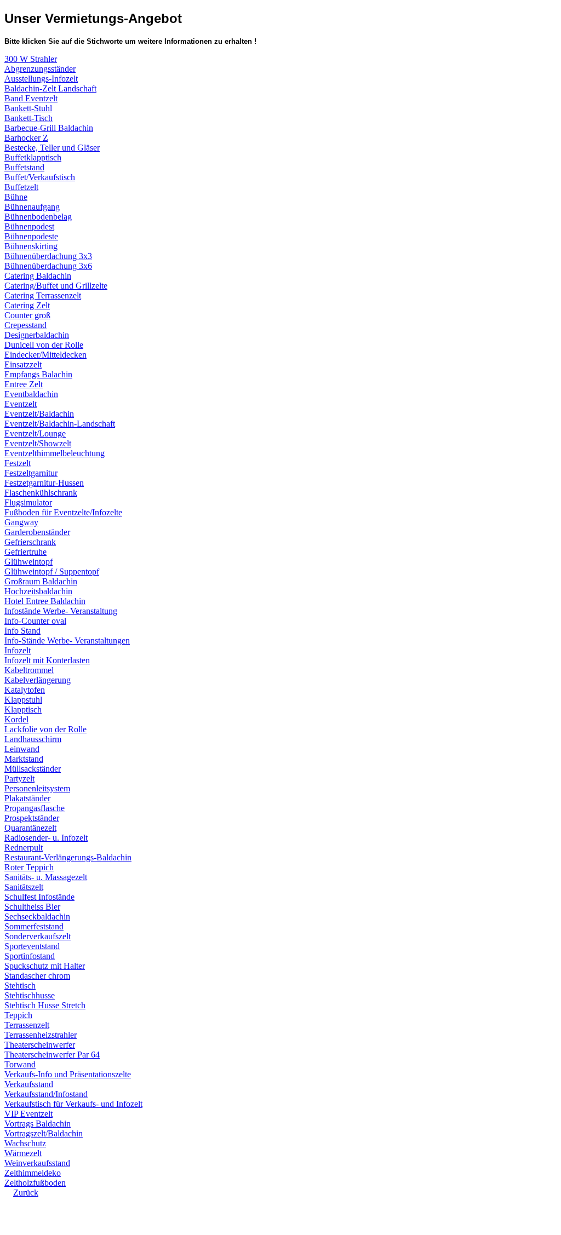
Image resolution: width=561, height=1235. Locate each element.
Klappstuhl (23, 699)
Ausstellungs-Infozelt (41, 78)
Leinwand (21, 749)
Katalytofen (24, 689)
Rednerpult (23, 847)
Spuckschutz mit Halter (44, 965)
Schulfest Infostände (39, 896)
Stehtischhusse (29, 995)
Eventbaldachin (31, 394)
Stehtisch (20, 985)
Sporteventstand (32, 946)
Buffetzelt (21, 187)
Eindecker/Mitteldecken (45, 354)
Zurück (25, 1192)
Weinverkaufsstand (37, 1163)
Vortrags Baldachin (37, 1123)
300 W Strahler (30, 59)
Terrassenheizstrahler (40, 1034)
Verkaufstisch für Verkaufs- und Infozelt (73, 1103)
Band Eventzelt (31, 98)
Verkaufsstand (28, 1084)
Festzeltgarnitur (31, 473)
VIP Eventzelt (28, 1113)
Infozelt (17, 650)
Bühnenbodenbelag (38, 216)
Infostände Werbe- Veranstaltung (60, 611)
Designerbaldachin (36, 335)
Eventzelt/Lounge (35, 433)
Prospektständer (31, 818)
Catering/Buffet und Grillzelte (55, 285)
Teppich (18, 1015)
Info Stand (22, 630)
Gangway (21, 522)
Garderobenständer (37, 532)
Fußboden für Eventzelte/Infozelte (63, 512)
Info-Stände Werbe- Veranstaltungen (67, 640)
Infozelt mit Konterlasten (47, 660)
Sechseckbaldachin (37, 916)
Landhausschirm (32, 739)
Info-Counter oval (35, 620)
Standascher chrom (37, 975)
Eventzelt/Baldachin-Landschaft (59, 423)
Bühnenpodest (29, 226)
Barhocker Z (26, 137)
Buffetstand (24, 167)
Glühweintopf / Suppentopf (51, 571)
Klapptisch (23, 709)
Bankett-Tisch (28, 118)
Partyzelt (19, 778)
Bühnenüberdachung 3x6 (48, 266)
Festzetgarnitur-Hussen (44, 482)
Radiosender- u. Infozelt (46, 837)
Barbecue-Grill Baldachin (48, 128)
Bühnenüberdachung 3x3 (48, 256)
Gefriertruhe (25, 551)
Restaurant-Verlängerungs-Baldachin (67, 857)
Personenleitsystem (37, 788)
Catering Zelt (27, 305)
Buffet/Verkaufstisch (39, 177)
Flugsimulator (28, 502)
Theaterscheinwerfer (39, 1044)
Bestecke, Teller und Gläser (52, 147)
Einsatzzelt (23, 364)
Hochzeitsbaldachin (38, 591)
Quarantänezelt (30, 827)
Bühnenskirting (31, 246)
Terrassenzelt (26, 1025)
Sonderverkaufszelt (37, 936)
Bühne (15, 197)
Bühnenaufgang (32, 206)
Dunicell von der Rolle (43, 344)
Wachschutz (25, 1143)
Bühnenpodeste (31, 236)
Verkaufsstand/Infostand (46, 1094)
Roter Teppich (29, 867)
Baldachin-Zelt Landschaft (50, 88)
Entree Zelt (23, 384)
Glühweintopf (28, 561)
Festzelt (17, 463)
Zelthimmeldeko (32, 1172)
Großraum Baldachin (40, 581)
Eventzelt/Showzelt (37, 443)
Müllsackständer (32, 768)
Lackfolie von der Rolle (45, 729)
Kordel (16, 719)
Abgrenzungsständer (40, 68)
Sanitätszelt (23, 887)
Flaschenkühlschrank (40, 492)
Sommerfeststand (34, 926)
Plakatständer (27, 798)
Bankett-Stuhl (28, 108)
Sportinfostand (29, 956)
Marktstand (23, 758)
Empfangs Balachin (38, 374)
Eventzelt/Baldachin (39, 413)
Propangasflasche (34, 808)
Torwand (20, 1064)
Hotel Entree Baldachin (44, 601)
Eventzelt (20, 404)
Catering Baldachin (37, 275)
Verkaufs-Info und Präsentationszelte (67, 1074)
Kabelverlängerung (37, 680)
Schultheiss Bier (32, 906)
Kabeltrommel (29, 670)
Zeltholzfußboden (35, 1182)
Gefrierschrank (30, 542)
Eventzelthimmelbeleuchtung (54, 453)
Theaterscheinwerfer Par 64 (52, 1054)
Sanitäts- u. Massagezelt (45, 877)
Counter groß (27, 315)
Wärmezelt (23, 1153)
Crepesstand (25, 325)
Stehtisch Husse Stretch (44, 1005)
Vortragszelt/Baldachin (43, 1133)
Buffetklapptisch (32, 157)
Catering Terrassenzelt (42, 295)
